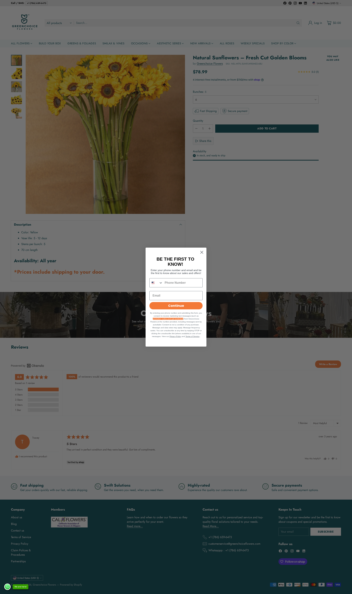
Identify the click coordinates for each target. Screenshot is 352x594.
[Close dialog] (202, 252)
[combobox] (156, 282)
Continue (176, 305)
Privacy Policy (175, 336)
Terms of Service (192, 336)
